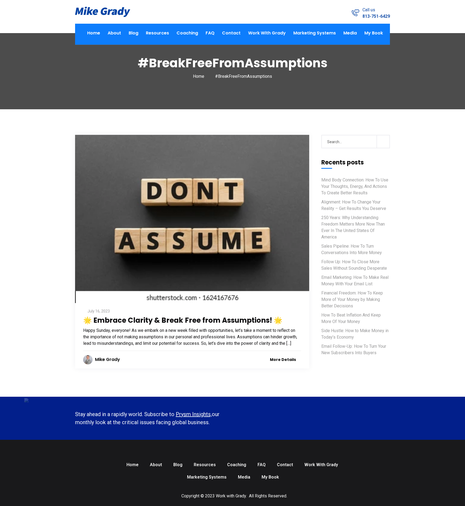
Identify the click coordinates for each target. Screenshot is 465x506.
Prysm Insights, (194, 414)
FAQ (210, 33)
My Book (373, 33)
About (114, 33)
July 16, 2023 (98, 311)
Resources (157, 33)
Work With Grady (267, 33)
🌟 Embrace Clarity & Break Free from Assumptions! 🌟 (182, 320)
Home (93, 33)
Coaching (187, 33)
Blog (133, 33)
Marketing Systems (314, 33)
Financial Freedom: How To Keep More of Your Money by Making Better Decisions (352, 299)
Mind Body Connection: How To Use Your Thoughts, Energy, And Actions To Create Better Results (354, 186)
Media (350, 33)
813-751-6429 (376, 16)
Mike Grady (107, 359)
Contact (231, 33)
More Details (283, 359)
